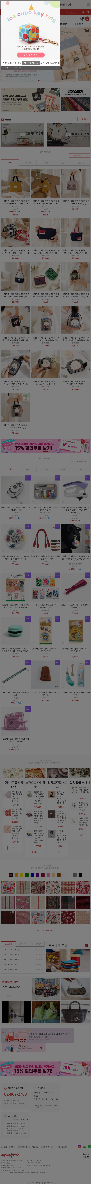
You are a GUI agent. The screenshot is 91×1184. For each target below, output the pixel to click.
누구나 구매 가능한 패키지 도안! (50, 63)
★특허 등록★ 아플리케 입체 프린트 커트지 (12, 63)
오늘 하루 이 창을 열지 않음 (12, 68)
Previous (3, 54)
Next (58, 54)
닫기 (57, 68)
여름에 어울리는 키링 (31, 63)
